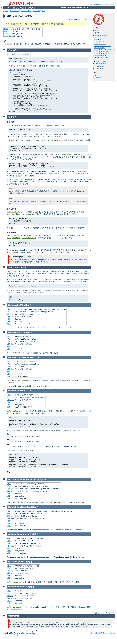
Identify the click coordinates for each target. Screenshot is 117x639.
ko (89, 19)
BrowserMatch (65, 155)
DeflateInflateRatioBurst (102, 51)
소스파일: (7, 36)
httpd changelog (100, 63)
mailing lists (83, 626)
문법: (9, 312)
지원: (9, 324)
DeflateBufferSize (100, 44)
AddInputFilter (28, 238)
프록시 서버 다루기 (101, 35)
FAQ (102, 4)
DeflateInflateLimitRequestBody (104, 49)
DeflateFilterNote (99, 48)
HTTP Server (14, 11)
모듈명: (6, 34)
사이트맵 (112, 4)
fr (83, 19)
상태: (6, 31)
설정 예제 (18, 159)
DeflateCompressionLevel (102, 46)
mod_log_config (17, 475)
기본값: (10, 314)
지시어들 (97, 4)
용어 (106, 4)
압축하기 (98, 33)
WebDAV (23, 252)
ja (86, 19)
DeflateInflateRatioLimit (102, 53)
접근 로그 (21, 413)
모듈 (91, 4)
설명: (6, 29)
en (79, 19)
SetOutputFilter (14, 214)
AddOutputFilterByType (43, 140)
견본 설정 (98, 30)
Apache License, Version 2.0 (25, 635)
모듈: (9, 321)
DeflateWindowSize (100, 57)
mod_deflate (8, 44)
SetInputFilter (13, 238)
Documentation (26, 11)
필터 (96, 75)
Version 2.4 (36, 11)
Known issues (99, 66)
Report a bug (99, 68)
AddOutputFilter (29, 214)
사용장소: (10, 317)
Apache (5, 11)
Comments (98, 78)
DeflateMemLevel (100, 55)
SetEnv (12, 201)
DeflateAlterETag (99, 42)
